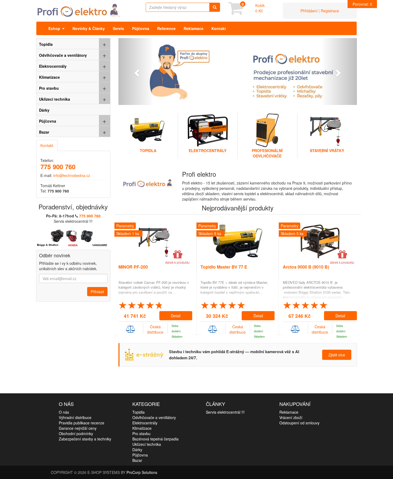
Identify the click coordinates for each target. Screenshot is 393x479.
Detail (175, 315)
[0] (235, 12)
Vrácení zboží (290, 417)
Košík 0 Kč (260, 8)
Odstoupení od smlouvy (299, 422)
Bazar (137, 460)
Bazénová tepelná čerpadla (155, 439)
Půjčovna (140, 28)
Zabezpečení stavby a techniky (85, 439)
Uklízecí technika (146, 444)
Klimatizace (142, 428)
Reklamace (193, 28)
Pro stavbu (141, 433)
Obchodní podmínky (76, 433)
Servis (118, 28)
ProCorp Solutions (141, 472)
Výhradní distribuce (75, 417)
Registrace (330, 10)
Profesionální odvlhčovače (267, 153)
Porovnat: (362, 4)
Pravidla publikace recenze (81, 422)
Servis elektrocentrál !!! (225, 412)
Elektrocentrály (207, 150)
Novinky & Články (88, 28)
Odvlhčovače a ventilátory (154, 417)
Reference (166, 28)
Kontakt (218, 28)
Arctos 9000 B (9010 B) (306, 267)
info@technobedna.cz (71, 175)
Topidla (148, 150)
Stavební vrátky (327, 150)
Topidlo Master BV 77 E (224, 267)
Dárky (137, 449)
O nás (64, 412)
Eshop (55, 28)
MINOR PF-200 (133, 267)
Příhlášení (309, 10)
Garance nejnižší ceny (78, 428)
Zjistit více (336, 354)
